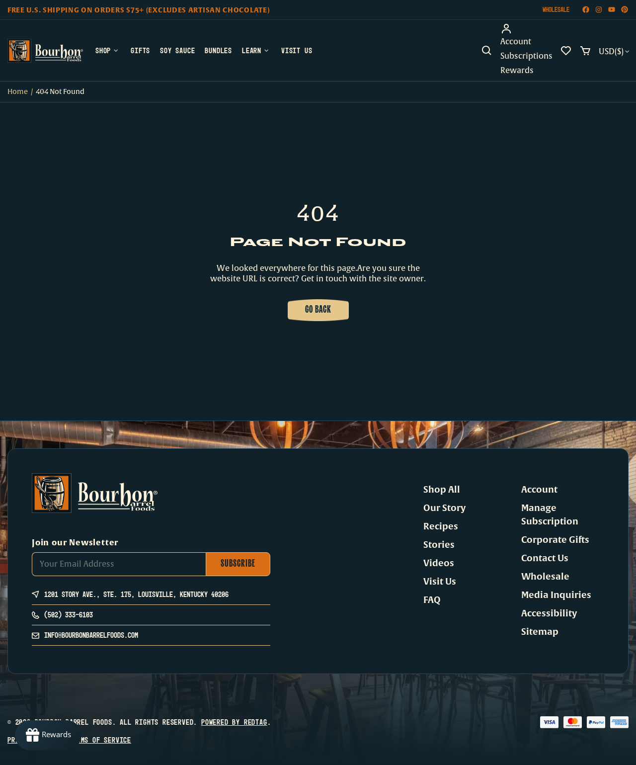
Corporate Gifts (555, 540)
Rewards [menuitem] (517, 71)
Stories (439, 545)
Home (17, 91)
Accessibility (549, 613)
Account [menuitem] (515, 42)
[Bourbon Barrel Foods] (45, 51)
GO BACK (318, 310)
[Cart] (585, 51)
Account (539, 490)
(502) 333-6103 (68, 614)
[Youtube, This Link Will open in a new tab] (612, 9)
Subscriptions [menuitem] (526, 56)
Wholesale (556, 9)
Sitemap (539, 632)
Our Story (444, 508)
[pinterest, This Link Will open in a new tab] (625, 9)
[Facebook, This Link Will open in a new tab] (586, 9)
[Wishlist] (566, 51)
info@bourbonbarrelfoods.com (91, 635)
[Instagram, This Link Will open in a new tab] (599, 9)
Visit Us (439, 582)
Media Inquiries (556, 595)
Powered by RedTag (234, 722)
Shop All (441, 490)
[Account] (526, 29)
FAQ (432, 600)
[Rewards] (48, 735)
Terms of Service (100, 740)
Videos (438, 563)
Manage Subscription (549, 514)
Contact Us (544, 558)
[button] (487, 51)
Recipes (440, 526)
